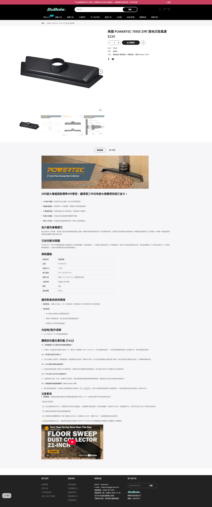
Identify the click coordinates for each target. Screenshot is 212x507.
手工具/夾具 (95, 17)
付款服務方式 (73, 488)
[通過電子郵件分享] (113, 59)
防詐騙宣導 (72, 500)
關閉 (44, 2)
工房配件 (82, 17)
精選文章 (154, 17)
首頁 (42, 23)
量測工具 (108, 17)
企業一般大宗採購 (48, 496)
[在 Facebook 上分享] (109, 59)
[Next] (100, 72)
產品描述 (100, 150)
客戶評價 (112, 150)
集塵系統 (142, 17)
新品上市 (48, 17)
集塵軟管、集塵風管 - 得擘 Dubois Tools (134, 55)
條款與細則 (72, 484)
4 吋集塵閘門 (86, 388)
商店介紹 (44, 488)
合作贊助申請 (46, 492)
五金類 (119, 17)
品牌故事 (44, 484)
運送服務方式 (73, 496)
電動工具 (58, 17)
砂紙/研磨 (130, 17)
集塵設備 (116, 55)
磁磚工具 (70, 17)
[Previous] (23, 72)
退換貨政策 (72, 492)
